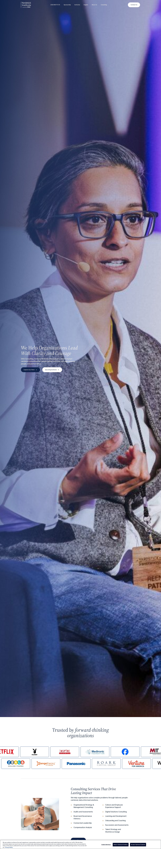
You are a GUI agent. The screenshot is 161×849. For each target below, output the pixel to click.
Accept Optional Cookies (138, 844)
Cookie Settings (106, 844)
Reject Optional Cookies (121, 844)
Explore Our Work (29, 369)
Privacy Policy (9, 847)
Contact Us (134, 4)
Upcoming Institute (51, 369)
